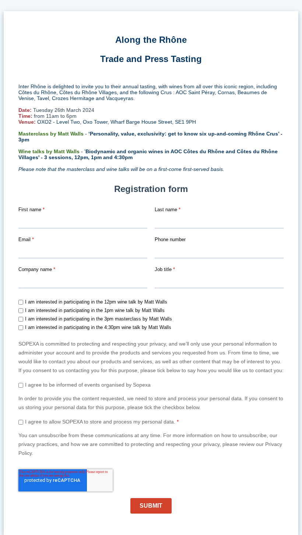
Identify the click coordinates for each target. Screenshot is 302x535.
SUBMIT (151, 506)
